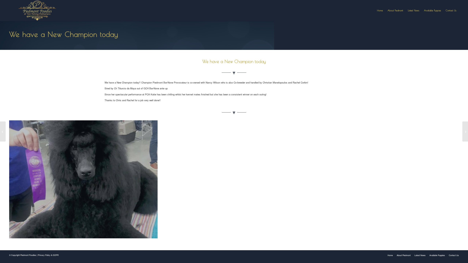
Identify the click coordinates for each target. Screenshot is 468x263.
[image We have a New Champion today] (84, 180)
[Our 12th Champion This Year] (465, 131)
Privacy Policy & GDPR (48, 255)
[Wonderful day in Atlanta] (3, 131)
